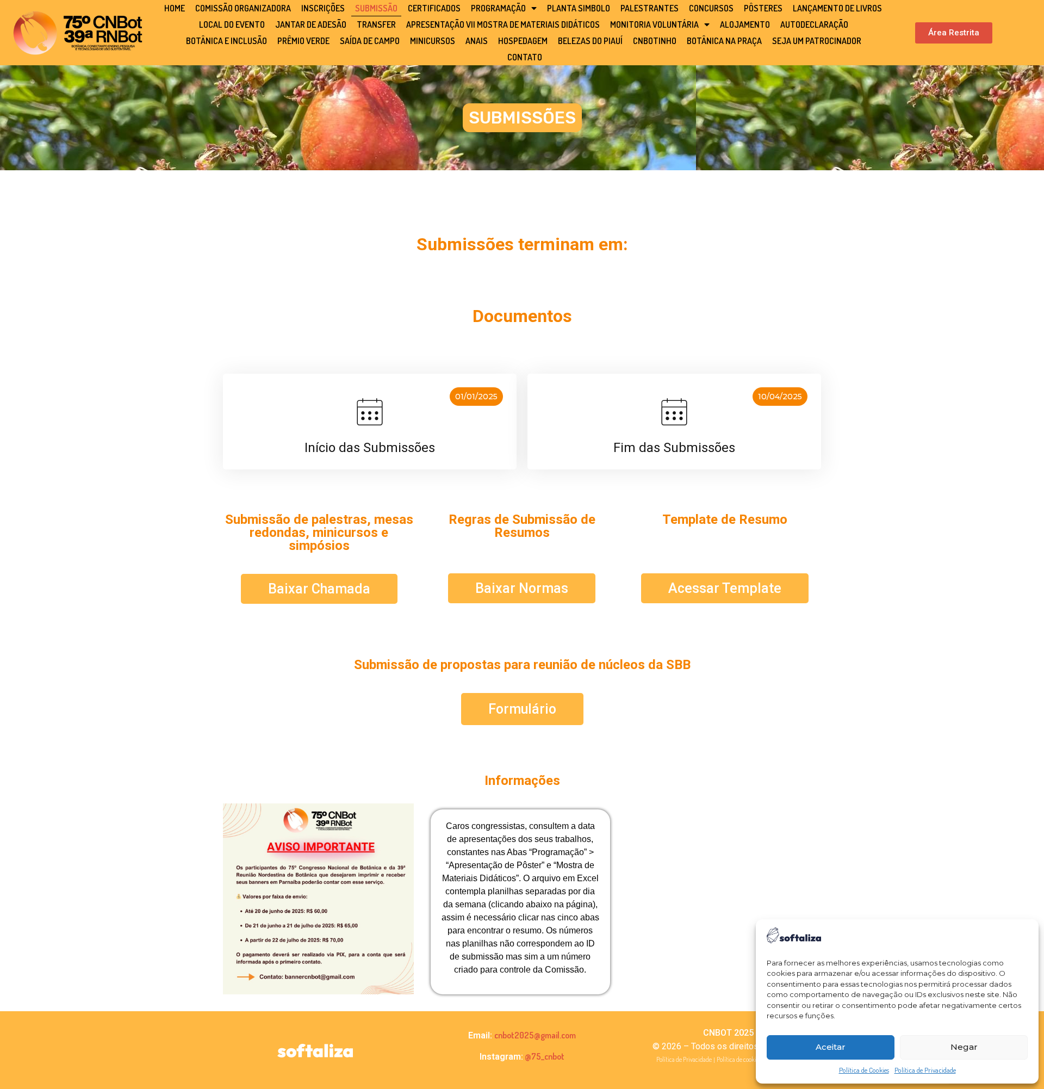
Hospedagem (523, 40)
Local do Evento (232, 24)
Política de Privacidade (925, 1070)
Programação (498, 8)
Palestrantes (649, 8)
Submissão (376, 8)
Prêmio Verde (303, 40)
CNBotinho (654, 40)
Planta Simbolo (578, 8)
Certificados (434, 8)
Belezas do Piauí (590, 40)
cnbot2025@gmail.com (535, 1035)
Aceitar (831, 1047)
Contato (524, 57)
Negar (964, 1047)
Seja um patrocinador (816, 40)
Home (174, 8)
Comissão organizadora (243, 8)
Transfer (376, 24)
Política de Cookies (864, 1070)
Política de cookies (739, 1059)
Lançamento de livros (837, 8)
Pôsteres (763, 8)
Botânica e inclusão (226, 40)
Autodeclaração (814, 24)
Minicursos (432, 40)
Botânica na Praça (724, 40)
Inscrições (323, 8)
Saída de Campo (370, 40)
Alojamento (745, 24)
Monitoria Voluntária (654, 24)
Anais (476, 40)
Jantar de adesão (310, 24)
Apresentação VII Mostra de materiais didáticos (503, 24)
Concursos (711, 8)
